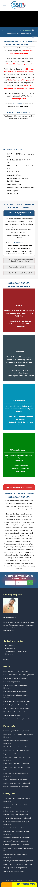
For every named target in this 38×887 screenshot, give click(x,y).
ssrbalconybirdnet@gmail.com (16, 651)
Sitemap (6, 660)
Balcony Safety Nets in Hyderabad (15, 811)
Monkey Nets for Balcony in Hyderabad (17, 864)
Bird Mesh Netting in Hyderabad (15, 678)
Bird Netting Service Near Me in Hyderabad (18, 705)
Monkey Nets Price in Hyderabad (15, 868)
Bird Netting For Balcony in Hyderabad (17, 701)
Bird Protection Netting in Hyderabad (16, 708)
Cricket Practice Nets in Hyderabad (16, 787)
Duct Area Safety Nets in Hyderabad (16, 838)
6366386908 (10, 648)
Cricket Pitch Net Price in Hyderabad (16, 783)
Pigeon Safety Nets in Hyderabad (15, 780)
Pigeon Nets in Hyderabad (12, 754)
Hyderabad (9, 654)
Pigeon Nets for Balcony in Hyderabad (17, 750)
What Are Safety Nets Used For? (20, 267)
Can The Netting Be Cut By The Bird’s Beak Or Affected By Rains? (20, 260)
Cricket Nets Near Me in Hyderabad (16, 719)
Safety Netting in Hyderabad (13, 871)
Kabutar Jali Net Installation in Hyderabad (18, 861)
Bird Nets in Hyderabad (11, 682)
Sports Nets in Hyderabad (12, 715)
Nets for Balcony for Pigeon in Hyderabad (18, 747)
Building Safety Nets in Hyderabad (15, 815)
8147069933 (25, 884)
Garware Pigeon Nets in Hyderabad (16, 731)
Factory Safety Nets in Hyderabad (15, 841)
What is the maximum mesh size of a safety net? (20, 213)
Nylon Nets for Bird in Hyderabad (15, 712)
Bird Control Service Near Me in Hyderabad (18, 675)
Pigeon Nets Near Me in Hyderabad (16, 764)
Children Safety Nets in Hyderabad (15, 828)
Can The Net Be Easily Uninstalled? (20, 273)
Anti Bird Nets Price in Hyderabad (15, 671)
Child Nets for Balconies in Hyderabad (17, 818)
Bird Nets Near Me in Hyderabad (15, 691)
